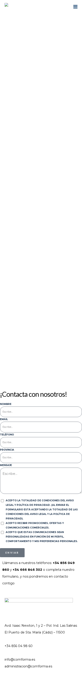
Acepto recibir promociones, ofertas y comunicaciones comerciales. (35, 525)
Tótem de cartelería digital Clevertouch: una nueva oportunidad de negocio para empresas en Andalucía (38, 248)
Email (4, 419)
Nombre (5, 404)
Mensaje (6, 465)
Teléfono (7, 434)
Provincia (7, 449)
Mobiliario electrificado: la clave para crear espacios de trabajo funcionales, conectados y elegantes (38, 170)
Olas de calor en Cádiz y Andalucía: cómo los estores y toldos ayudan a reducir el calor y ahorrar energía (37, 198)
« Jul (5, 365)
